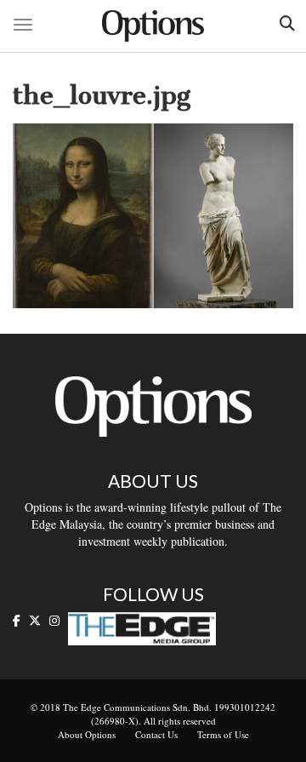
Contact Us (156, 734)
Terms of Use (223, 734)
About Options (87, 734)
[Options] (153, 26)
